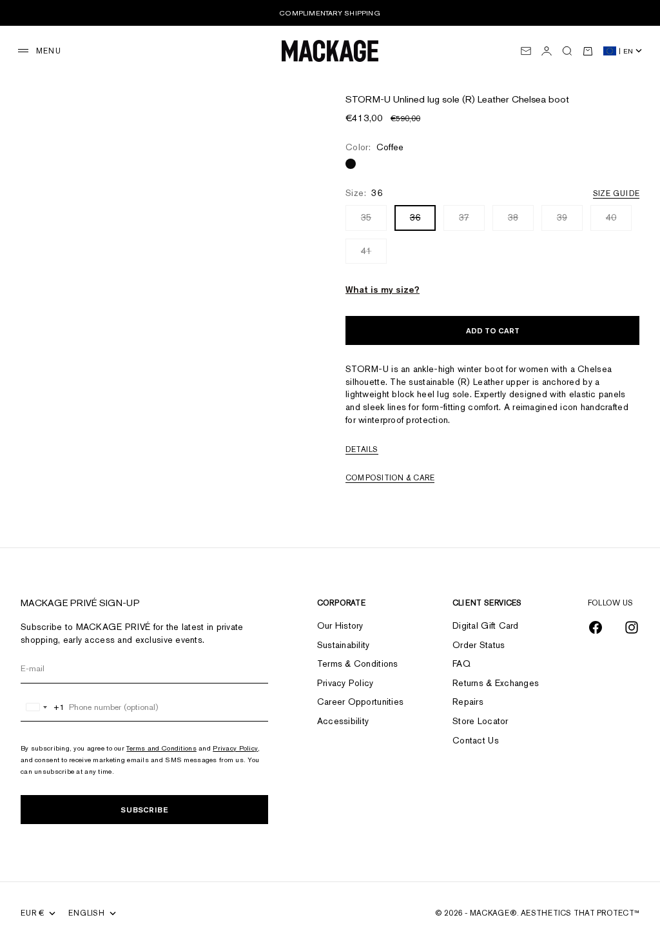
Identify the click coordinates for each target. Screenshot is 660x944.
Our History (340, 625)
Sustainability (343, 645)
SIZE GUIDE (616, 193)
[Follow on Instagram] (631, 627)
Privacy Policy (235, 747)
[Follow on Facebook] (595, 627)
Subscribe (144, 809)
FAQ (461, 663)
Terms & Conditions (357, 663)
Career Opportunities (360, 701)
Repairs (467, 701)
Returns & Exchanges (495, 683)
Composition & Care (389, 478)
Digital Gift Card (485, 625)
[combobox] (42, 707)
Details (361, 449)
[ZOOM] (292, 86)
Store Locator (480, 721)
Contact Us (475, 740)
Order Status (478, 645)
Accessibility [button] (343, 721)
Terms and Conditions (161, 747)
